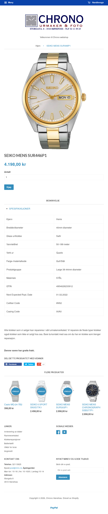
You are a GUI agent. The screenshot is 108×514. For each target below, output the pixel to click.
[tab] (56, 209)
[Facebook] (58, 433)
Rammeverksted (11, 435)
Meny (10, 2)
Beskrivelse (53, 200)
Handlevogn (98, 2)
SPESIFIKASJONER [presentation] (19, 208)
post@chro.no (16, 467)
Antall (7, 171)
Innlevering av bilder (13, 431)
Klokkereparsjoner (12, 439)
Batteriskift (9, 443)
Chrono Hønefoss (54, 498)
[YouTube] (64, 433)
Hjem (38, 45)
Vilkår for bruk (10, 447)
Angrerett (8, 451)
